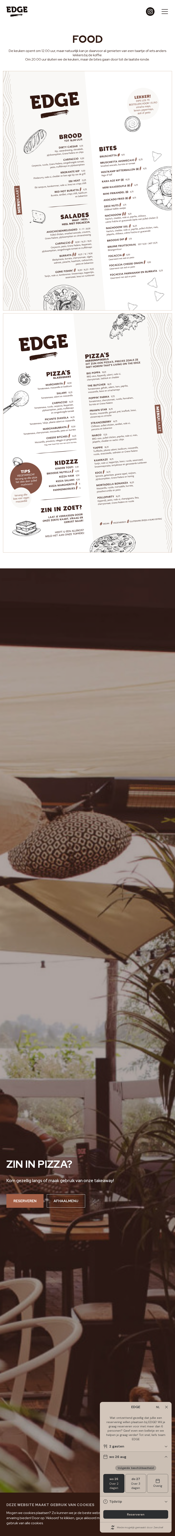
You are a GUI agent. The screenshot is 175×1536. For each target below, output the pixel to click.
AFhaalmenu (66, 1201)
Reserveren (24, 1201)
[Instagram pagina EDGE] (150, 11)
